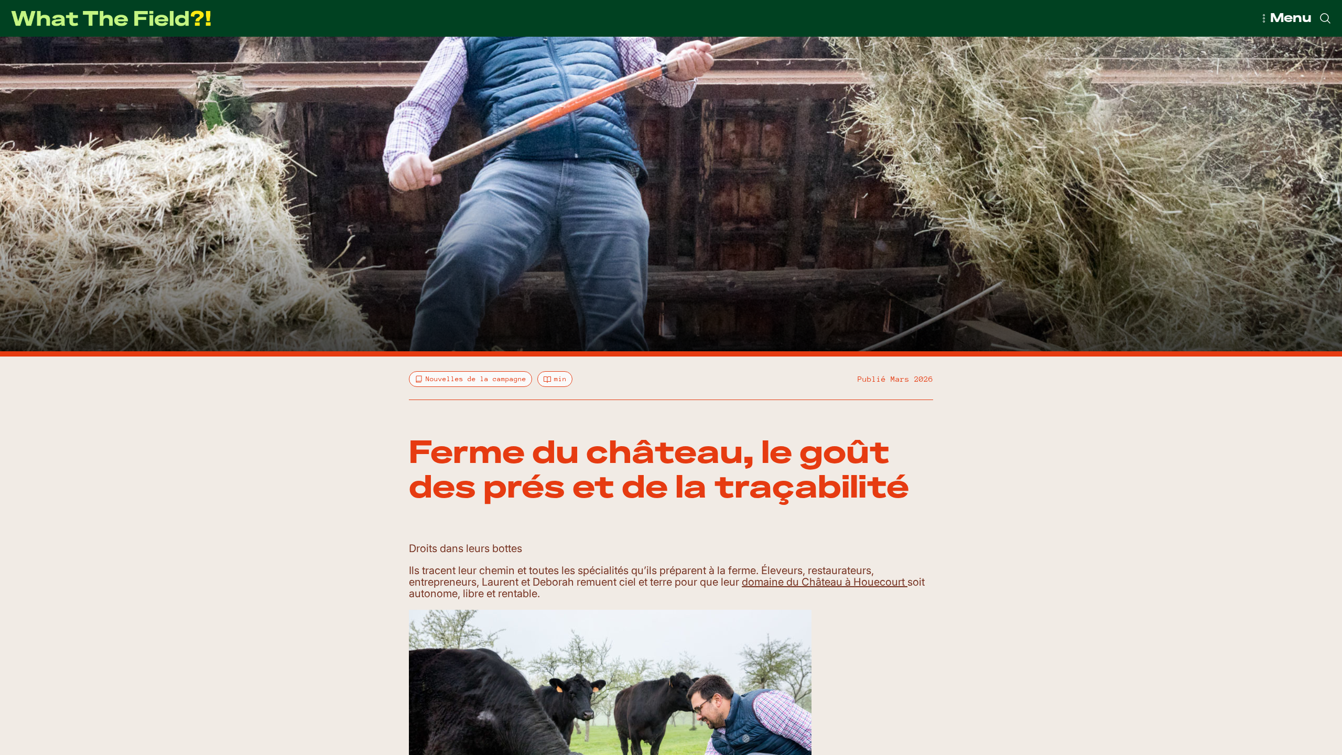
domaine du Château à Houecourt (824, 582)
